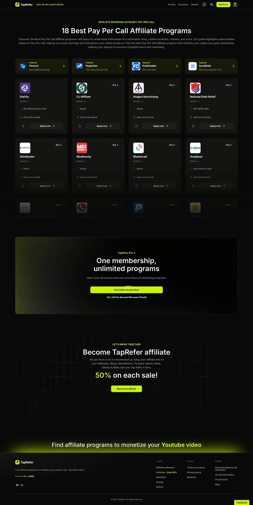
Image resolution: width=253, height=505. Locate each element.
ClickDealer (27, 156)
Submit (194, 4)
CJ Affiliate (84, 96)
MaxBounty (84, 156)
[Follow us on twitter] (17, 485)
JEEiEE (31, 476)
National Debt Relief (203, 96)
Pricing (171, 4)
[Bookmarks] (204, 4)
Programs (183, 4)
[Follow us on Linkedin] (22, 485)
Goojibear (196, 156)
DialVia (24, 96)
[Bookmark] (23, 126)
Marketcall (140, 156)
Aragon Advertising (145, 96)
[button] (115, 85)
